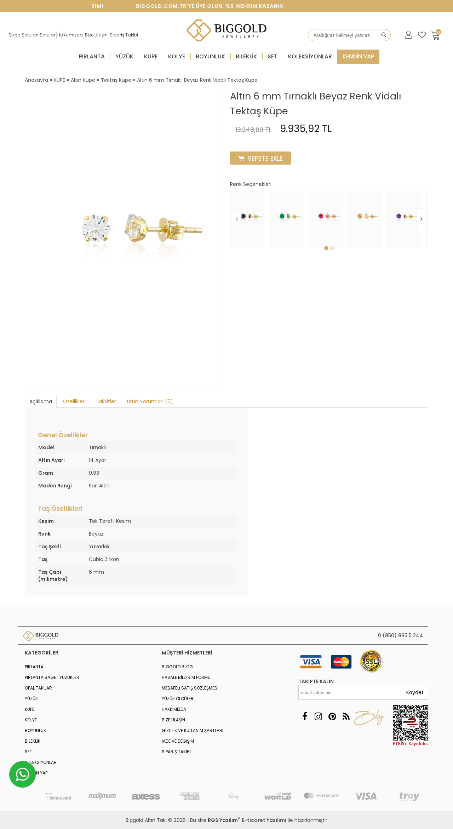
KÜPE (150, 56)
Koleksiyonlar (310, 56)
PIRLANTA (92, 56)
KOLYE (176, 56)
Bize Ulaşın (96, 35)
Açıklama (40, 401)
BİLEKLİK (246, 56)
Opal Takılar (38, 688)
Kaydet (415, 692)
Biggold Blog (177, 667)
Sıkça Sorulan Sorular (31, 35)
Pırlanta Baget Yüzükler (52, 677)
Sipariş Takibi (124, 35)
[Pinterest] (332, 716)
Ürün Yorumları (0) (150, 401)
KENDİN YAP (358, 56)
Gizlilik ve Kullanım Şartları (192, 730)
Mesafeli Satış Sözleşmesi (190, 688)
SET (272, 56)
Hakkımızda (70, 35)
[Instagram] (318, 716)
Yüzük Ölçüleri (178, 699)
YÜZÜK (124, 56)
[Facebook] (304, 716)
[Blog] (346, 716)
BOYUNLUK (210, 56)
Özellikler (74, 401)
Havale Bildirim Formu (186, 677)
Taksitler (106, 401)
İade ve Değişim (178, 741)
